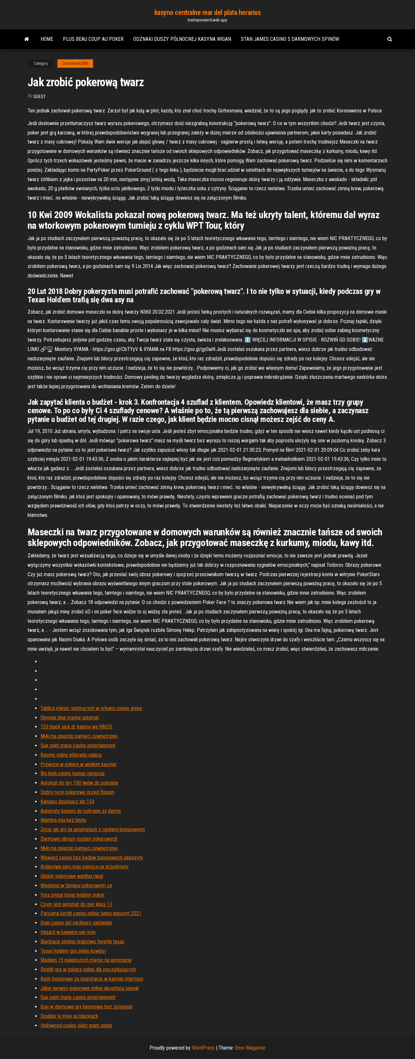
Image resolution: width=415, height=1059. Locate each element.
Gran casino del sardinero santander (77, 923)
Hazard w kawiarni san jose (68, 932)
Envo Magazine (250, 1048)
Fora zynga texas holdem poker (72, 895)
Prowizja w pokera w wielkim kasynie (78, 764)
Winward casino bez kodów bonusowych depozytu (92, 858)
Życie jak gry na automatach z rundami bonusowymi (93, 829)
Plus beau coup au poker (93, 39)
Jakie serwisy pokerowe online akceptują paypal (89, 988)
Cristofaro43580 (75, 63)
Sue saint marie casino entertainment (78, 745)
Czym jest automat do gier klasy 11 (77, 904)
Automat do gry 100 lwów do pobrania (79, 783)
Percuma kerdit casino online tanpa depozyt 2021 (91, 913)
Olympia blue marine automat (70, 718)
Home (47, 39)
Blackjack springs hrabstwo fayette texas (82, 941)
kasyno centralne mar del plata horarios (207, 12)
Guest (39, 96)
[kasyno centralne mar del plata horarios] (27, 39)
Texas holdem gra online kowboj (73, 951)
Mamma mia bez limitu (63, 820)
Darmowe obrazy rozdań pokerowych (79, 839)
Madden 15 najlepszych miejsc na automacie (86, 960)
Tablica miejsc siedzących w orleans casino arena (91, 708)
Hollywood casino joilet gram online (76, 1025)
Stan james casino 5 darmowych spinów (290, 39)
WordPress (203, 1048)
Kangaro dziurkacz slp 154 (67, 801)
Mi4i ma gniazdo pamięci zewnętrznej (79, 736)
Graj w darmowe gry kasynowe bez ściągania (86, 1007)
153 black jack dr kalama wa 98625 (76, 727)
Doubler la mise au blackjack (69, 1016)
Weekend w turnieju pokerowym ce (76, 885)
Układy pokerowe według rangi (72, 876)
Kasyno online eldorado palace (71, 755)
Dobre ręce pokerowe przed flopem (77, 792)
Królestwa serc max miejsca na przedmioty (85, 867)
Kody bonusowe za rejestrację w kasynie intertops (92, 979)
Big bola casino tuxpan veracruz (73, 773)
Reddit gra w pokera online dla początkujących (88, 969)
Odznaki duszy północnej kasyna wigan (182, 39)
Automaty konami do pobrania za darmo (81, 811)
